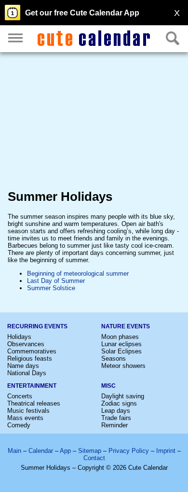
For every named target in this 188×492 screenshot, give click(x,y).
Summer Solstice (51, 288)
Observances (25, 344)
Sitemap (89, 450)
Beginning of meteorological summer (78, 273)
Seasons (113, 358)
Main (14, 450)
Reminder (114, 425)
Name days (23, 365)
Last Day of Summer (56, 280)
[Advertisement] (94, 123)
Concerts (19, 396)
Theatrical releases (33, 403)
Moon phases (120, 336)
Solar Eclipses (121, 351)
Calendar (40, 450)
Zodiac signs (119, 403)
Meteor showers (123, 365)
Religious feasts (29, 358)
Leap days (115, 410)
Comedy (18, 425)
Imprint (165, 450)
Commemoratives (31, 351)
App (65, 450)
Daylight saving (122, 396)
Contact (94, 458)
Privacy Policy (128, 450)
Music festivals (28, 410)
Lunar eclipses (121, 344)
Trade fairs (116, 418)
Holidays (19, 336)
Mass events (25, 418)
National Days (26, 373)
